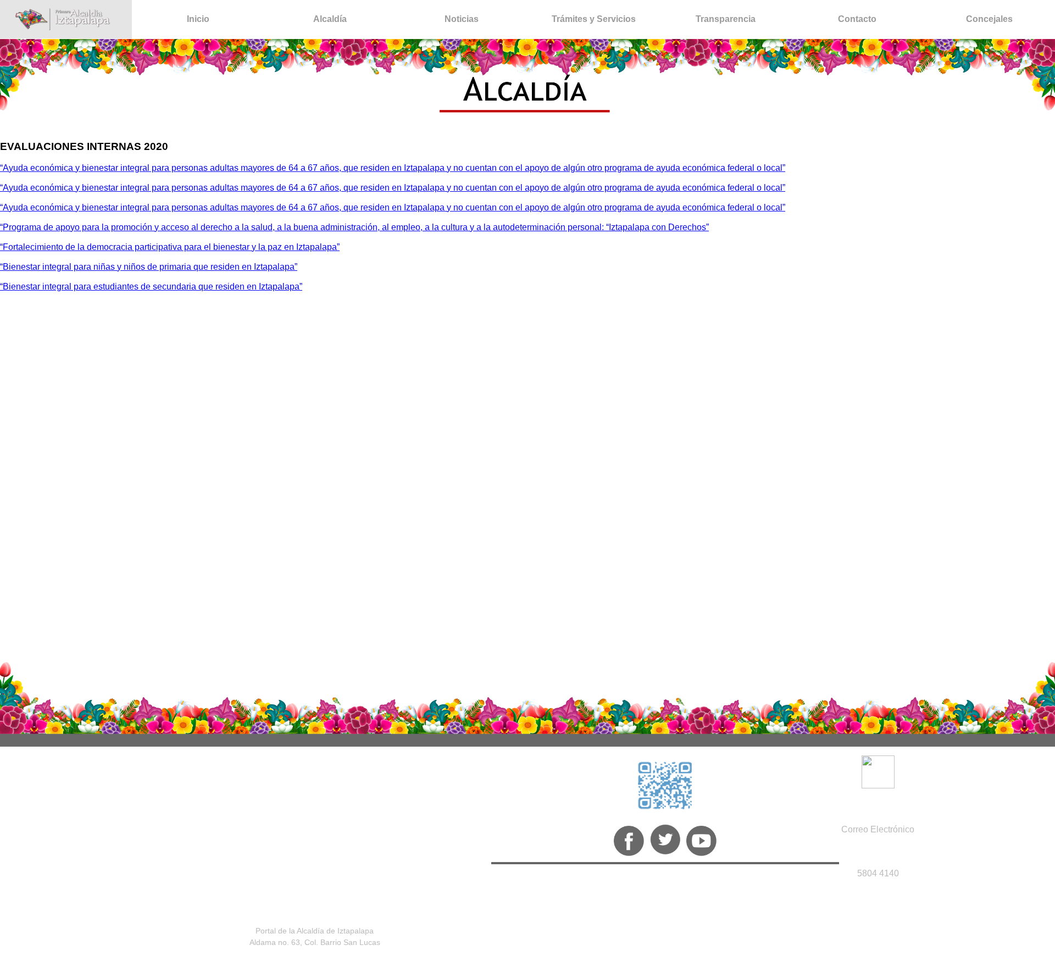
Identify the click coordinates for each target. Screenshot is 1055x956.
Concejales (989, 19)
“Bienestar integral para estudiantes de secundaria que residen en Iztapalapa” (151, 286)
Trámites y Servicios (594, 19)
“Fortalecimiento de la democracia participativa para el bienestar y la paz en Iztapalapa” (170, 247)
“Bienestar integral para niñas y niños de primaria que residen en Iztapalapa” (148, 266)
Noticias (462, 19)
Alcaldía (330, 19)
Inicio (198, 19)
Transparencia (726, 19)
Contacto (857, 19)
